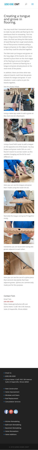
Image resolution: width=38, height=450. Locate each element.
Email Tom (7, 299)
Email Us (8, 373)
